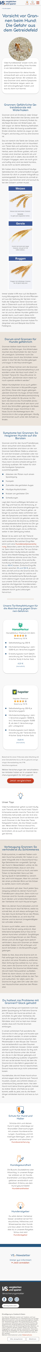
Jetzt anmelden (21, 1263)
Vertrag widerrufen (10, 1305)
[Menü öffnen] (38, 3)
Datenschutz (27, 1335)
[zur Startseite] (13, 1289)
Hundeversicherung (20, 1142)
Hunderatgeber (20, 1235)
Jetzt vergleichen (20, 781)
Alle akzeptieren (16, 1339)
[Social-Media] (13, 1299)
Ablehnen (32, 1339)
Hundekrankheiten (20, 1189)
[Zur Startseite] (8, 3)
